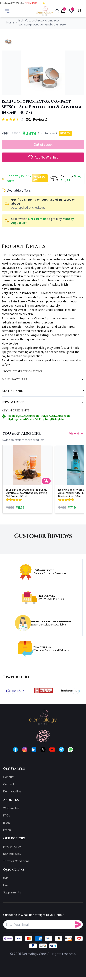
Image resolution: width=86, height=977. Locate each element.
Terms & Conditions (16, 861)
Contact (8, 784)
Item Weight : (14, 402)
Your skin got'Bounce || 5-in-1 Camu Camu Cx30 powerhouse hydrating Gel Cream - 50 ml (26, 493)
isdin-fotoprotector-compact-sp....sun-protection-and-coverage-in (43, 22)
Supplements (12, 892)
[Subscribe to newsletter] (79, 924)
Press (7, 830)
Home (10, 22)
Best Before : (13, 391)
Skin (5, 878)
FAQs (6, 815)
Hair (5, 885)
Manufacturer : (15, 379)
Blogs (7, 822)
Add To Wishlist (46, 157)
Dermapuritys (12, 791)
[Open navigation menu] (7, 11)
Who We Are (11, 808)
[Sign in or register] (79, 10)
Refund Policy (12, 854)
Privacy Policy (12, 847)
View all (74, 433)
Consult (8, 777)
